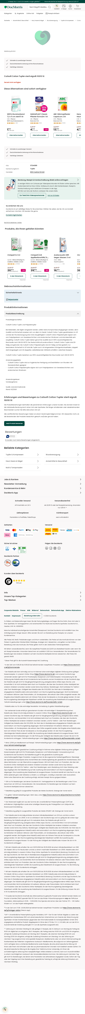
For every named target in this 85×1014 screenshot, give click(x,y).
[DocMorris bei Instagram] (55, 548)
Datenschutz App (57, 610)
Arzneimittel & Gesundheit (21, 20)
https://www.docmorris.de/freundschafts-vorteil (44, 702)
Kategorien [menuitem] (8, 13)
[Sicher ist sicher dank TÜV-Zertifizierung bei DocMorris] (7, 549)
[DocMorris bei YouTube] (59, 548)
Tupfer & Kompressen (67, 20)
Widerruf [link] (35, 610)
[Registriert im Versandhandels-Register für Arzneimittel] (22, 550)
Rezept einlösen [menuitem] (53, 13)
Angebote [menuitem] (20, 13)
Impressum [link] (16, 616)
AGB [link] (28, 610)
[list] (42, 38)
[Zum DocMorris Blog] (46, 548)
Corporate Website (11, 610)
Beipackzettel (13, 299)
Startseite (7, 20)
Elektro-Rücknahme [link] (73, 610)
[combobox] (40, 7)
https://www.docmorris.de (44, 674)
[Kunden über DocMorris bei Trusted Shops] (15, 581)
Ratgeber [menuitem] (39, 13)
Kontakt (7, 616)
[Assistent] (4, 1009)
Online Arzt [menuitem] (30, 13)
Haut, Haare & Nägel (38, 20)
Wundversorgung (52, 20)
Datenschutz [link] (45, 610)
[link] (7, 562)
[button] (32, 195)
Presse (22, 610)
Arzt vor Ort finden (53, 195)
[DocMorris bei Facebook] (50, 548)
